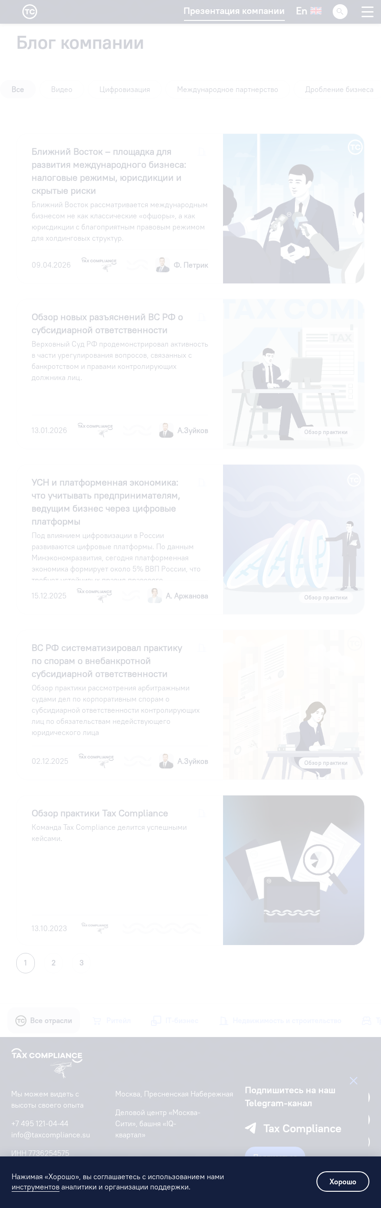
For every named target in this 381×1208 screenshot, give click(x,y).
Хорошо (342, 1181)
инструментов (35, 1186)
